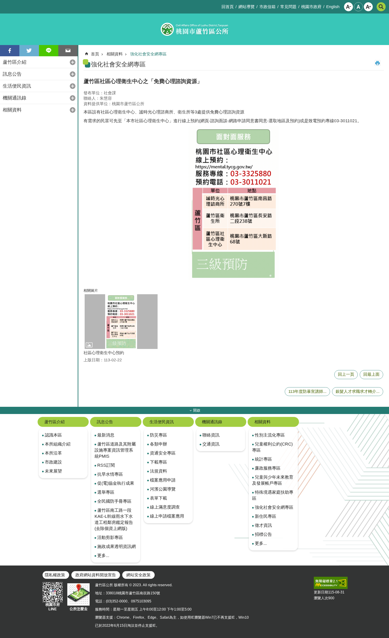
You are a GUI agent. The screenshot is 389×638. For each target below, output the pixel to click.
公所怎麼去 (79, 609)
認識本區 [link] (53, 434)
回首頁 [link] (228, 7)
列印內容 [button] (377, 63)
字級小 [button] (348, 6)
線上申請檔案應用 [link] (167, 516)
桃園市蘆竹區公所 (194, 29)
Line (48, 50)
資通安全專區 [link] (163, 452)
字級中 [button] (358, 6)
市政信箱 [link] (267, 7)
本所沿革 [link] (53, 452)
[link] (331, 583)
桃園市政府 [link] (311, 7)
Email (68, 50)
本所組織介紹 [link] (57, 443)
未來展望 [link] (53, 470)
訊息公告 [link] (12, 74)
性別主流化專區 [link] (270, 434)
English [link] (332, 7)
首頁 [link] (95, 54)
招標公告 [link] (263, 534)
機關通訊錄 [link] (14, 97)
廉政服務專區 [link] (267, 468)
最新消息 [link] (105, 434)
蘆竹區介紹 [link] (14, 62)
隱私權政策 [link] (55, 575)
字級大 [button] (368, 6)
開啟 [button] (196, 410)
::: (3, 3)
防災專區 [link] (158, 434)
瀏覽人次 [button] (321, 598)
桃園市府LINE (52, 607)
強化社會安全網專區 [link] (148, 54)
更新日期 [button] (321, 592)
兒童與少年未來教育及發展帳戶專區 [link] (272, 480)
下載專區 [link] (158, 461)
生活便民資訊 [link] (17, 85)
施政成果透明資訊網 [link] (116, 546)
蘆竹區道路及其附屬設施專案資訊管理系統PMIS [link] (115, 450)
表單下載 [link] (158, 497)
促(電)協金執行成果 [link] (115, 483)
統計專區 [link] (263, 459)
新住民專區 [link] (265, 516)
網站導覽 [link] (246, 7)
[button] (121, 321)
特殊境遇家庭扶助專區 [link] (272, 495)
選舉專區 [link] (105, 492)
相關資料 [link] (12, 109)
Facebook (9, 50)
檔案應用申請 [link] (163, 479)
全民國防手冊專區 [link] (114, 501)
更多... (103, 555)
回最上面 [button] (371, 374)
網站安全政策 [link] (138, 575)
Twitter (29, 50)
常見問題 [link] (288, 7)
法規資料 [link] (158, 470)
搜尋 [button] (381, 6)
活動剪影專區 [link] (110, 537)
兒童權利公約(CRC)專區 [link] (272, 446)
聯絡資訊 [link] (210, 434)
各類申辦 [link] (158, 443)
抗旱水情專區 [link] (110, 474)
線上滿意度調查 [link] (165, 507)
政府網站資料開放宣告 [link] (95, 575)
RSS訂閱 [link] (106, 465)
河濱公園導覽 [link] (163, 488)
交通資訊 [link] (210, 443)
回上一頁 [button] (346, 374)
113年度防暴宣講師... (307, 391)
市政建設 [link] (53, 461)
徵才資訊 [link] (263, 525)
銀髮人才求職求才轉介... (358, 391)
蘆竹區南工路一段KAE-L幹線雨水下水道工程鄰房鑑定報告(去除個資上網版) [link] (114, 519)
